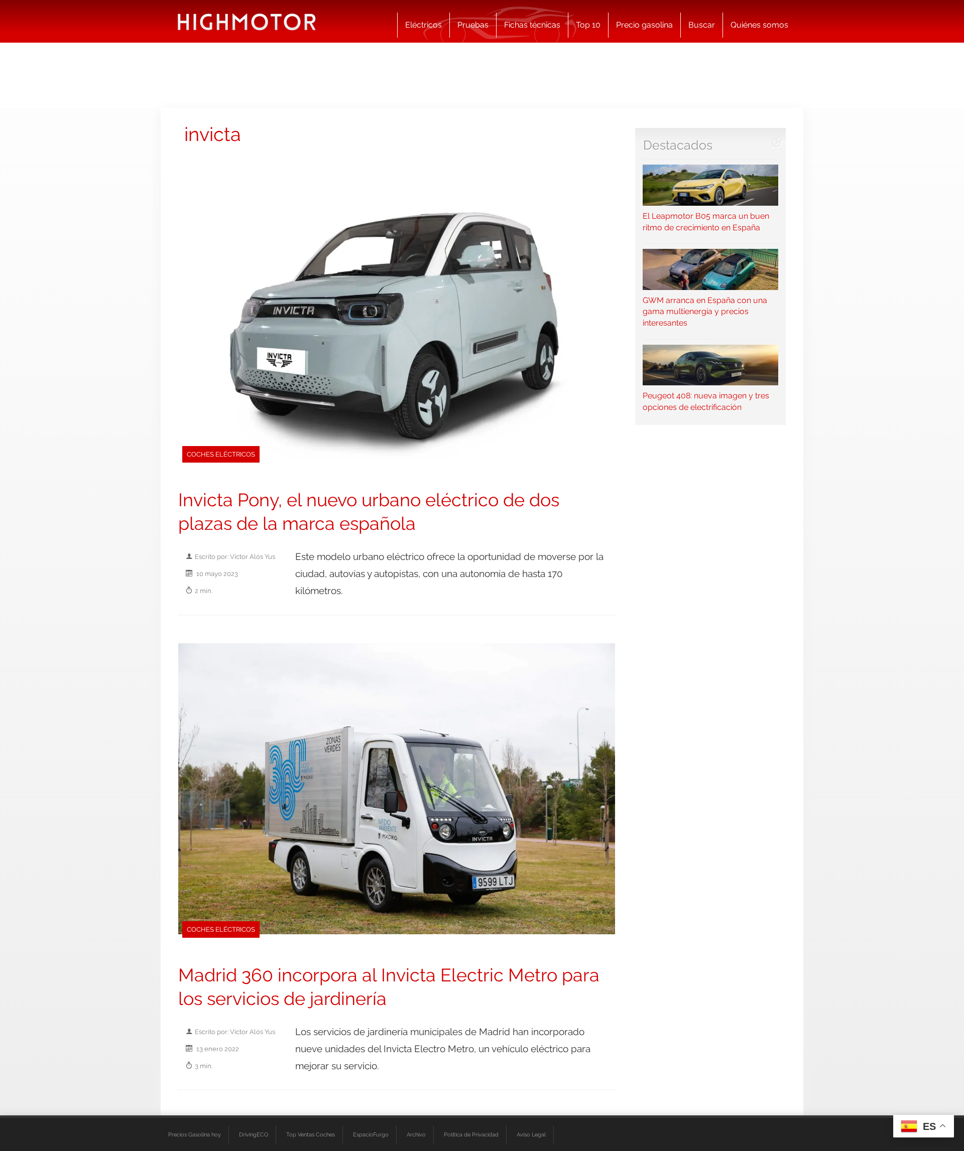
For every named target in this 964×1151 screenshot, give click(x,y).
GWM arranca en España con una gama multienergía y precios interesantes (705, 312)
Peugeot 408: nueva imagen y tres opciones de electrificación (706, 401)
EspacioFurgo (371, 1134)
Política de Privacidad (471, 1134)
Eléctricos (423, 25)
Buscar (701, 25)
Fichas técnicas (532, 25)
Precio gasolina (644, 25)
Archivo (416, 1134)
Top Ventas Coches (310, 1134)
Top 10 (588, 25)
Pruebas (473, 25)
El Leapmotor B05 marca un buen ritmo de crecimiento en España (706, 221)
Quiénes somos (759, 25)
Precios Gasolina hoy (194, 1134)
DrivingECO (253, 1134)
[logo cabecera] (247, 21)
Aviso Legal (531, 1134)
